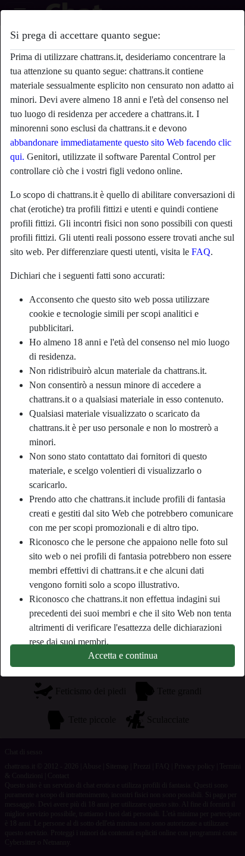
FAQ (201, 252)
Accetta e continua (123, 655)
